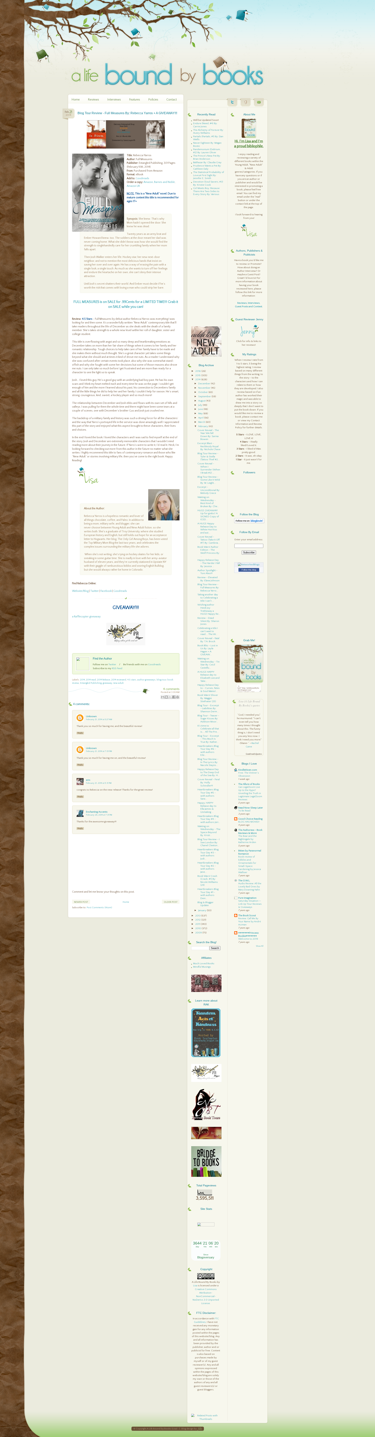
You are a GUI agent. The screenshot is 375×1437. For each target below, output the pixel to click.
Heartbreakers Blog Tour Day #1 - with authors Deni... (208, 894)
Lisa (195, 1285)
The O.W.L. (244, 880)
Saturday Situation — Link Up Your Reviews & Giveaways (250, 904)
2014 (82, 679)
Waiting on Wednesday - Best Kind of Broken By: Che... (208, 502)
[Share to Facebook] (174, 697)
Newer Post (81, 902)
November (204, 387)
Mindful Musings (202, 966)
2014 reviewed (118, 679)
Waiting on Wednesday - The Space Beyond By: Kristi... (208, 831)
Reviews (93, 99)
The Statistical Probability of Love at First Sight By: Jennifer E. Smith (208, 175)
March (202, 422)
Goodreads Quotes (254, 754)
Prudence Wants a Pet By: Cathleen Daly (207, 167)
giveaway (107, 683)
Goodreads (142, 178)
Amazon (148, 182)
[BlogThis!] (166, 697)
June (201, 409)
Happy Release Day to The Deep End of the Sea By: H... (208, 772)
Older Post (171, 902)
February (203, 426)
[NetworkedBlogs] (249, 564)
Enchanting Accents (96, 811)
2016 (198, 371)
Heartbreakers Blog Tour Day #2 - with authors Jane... (208, 867)
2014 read (91, 679)
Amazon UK (133, 186)
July (200, 405)
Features (134, 99)
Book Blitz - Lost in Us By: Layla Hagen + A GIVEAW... (207, 650)
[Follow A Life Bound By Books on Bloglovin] (249, 522)
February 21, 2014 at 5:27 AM (99, 719)
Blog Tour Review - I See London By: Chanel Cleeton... (208, 842)
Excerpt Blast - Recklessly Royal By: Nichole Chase (208, 446)
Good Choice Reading (250, 818)
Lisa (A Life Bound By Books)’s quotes (249, 703)
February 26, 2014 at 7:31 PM (99, 815)
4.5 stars (131, 679)
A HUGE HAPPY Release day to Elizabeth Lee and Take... (208, 676)
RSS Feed (117, 668)
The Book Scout (247, 915)
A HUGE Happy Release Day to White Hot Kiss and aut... (207, 528)
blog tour (161, 679)
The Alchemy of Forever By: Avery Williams (208, 131)
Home (75, 99)
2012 (198, 919)
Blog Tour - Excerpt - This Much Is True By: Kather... (208, 739)
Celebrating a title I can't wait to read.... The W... (207, 631)
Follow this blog (249, 570)
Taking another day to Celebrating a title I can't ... (207, 597)
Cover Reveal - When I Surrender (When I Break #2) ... (208, 468)
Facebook (106, 591)
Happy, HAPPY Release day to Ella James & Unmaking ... (206, 807)
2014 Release (103, 679)
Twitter (94, 591)
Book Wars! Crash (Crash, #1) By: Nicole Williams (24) (207, 881)
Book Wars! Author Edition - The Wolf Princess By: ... (208, 551)
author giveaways (146, 679)
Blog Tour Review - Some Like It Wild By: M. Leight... (208, 479)
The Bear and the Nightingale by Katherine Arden (247, 839)
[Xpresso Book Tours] (206, 1119)
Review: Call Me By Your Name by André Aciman (249, 921)
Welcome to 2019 (248, 939)
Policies (153, 99)
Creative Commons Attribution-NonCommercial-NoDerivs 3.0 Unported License (206, 1296)
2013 (198, 915)
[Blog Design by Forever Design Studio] (199, 1428)
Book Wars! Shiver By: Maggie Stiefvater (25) (207, 698)
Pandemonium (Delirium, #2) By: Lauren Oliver (207, 151)
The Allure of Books (249, 784)
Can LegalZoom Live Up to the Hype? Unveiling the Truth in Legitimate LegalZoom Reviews (250, 793)
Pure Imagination (247, 898)
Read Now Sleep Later (250, 807)
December (204, 383)
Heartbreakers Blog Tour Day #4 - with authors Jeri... (208, 819)
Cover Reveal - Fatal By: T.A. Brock (208, 640)
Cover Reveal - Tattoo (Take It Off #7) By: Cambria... (208, 539)
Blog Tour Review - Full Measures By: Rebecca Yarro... (208, 587)
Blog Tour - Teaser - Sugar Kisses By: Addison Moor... (208, 718)
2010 (198, 928)
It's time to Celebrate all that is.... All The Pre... (208, 728)
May (200, 413)
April (201, 417)
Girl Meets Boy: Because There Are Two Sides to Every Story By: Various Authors (206, 193)
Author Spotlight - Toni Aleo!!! (207, 572)
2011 (198, 924)
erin (88, 780)
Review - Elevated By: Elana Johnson (208, 579)
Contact (171, 99)
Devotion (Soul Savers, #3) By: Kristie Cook (208, 183)
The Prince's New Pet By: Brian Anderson (207, 157)
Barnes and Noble (164, 182)
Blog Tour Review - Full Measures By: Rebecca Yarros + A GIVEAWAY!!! (127, 113)
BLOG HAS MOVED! (248, 822)
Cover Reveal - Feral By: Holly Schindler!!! (208, 782)
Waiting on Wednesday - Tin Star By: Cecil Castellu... (208, 663)
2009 (198, 932)
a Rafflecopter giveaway (86, 616)
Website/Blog (80, 591)
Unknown (91, 716)
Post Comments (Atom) (99, 907)
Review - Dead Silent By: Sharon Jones (208, 621)
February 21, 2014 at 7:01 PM (99, 751)
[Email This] (163, 697)
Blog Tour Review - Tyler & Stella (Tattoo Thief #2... (208, 456)
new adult (118, 683)
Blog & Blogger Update (205, 904)
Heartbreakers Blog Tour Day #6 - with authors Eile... (208, 751)
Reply (80, 733)
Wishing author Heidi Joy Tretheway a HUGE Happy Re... (208, 609)
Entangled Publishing (91, 683)
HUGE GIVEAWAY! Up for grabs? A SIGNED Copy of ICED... (208, 515)
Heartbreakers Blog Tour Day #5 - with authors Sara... (208, 794)
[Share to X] (170, 697)
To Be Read (244, 810)
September (205, 396)
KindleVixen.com (247, 769)
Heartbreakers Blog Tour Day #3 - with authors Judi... (208, 854)
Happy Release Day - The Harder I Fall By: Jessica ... (208, 563)
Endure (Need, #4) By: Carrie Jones (205, 125)
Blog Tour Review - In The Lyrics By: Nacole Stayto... (207, 762)
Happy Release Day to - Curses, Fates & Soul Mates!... (208, 688)
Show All (259, 946)
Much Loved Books (203, 963)
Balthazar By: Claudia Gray (207, 162)
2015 (198, 375)
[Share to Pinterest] (177, 697)
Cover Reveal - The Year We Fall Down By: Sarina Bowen (208, 435)
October (203, 392)
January (202, 910)
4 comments (171, 689)
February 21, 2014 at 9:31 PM (99, 783)
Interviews (114, 99)
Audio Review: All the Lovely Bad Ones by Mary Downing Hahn (249, 886)
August (202, 400)
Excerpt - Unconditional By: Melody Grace (208, 490)
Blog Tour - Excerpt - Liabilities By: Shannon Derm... (208, 708)
